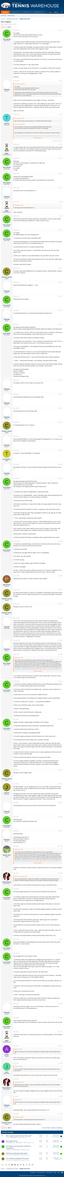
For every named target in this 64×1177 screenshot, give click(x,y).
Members (26, 12)
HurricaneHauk (55, 1137)
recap (36, 285)
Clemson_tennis (9, 1155)
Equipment (37, 12)
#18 (61, 408)
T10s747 (8, 1137)
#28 (61, 618)
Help (55, 1172)
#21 (61, 450)
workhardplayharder (10, 1142)
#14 (61, 310)
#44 (61, 1017)
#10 (61, 230)
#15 (61, 324)
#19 (61, 422)
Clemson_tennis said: (19, 876)
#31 (61, 681)
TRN (14, 645)
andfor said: (17, 1066)
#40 (61, 888)
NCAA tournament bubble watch (16, 1153)
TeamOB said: (17, 657)
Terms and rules (41, 1172)
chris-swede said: (18, 84)
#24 (61, 541)
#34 (61, 783)
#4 (61, 144)
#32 (61, 719)
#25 (61, 575)
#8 (61, 202)
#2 (61, 80)
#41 (61, 939)
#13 (61, 296)
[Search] (61, 12)
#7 (61, 187)
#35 (61, 802)
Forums (5, 12)
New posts (3, 15)
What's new (15, 12)
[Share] (59, 30)
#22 (61, 464)
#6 (61, 173)
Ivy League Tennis (12, 1141)
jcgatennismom (9, 1149)
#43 (61, 1003)
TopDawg (57, 1159)
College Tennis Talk (21, 1137)
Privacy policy (49, 1172)
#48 (61, 1079)
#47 (61, 1063)
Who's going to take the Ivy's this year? (18, 1136)
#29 (61, 640)
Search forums (11, 15)
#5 (61, 158)
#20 (61, 436)
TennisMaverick (55, 1142)
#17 (61, 394)
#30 (61, 654)
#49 (61, 1096)
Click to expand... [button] (38, 137)
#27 (61, 604)
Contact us (33, 1172)
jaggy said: (17, 1049)
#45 (61, 1031)
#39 (61, 873)
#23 (61, 478)
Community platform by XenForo (32, 1175)
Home (58, 1172)
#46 (61, 1046)
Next (9, 27)
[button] (20, 12)
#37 (61, 831)
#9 (61, 216)
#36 (61, 816)
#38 (61, 846)
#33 (61, 769)
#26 (61, 589)
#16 (61, 380)
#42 (61, 953)
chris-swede (5, 24)
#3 (61, 114)
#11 (61, 268)
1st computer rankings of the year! (17, 1158)
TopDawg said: (18, 205)
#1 (61, 30)
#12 (61, 282)
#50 (61, 1113)
